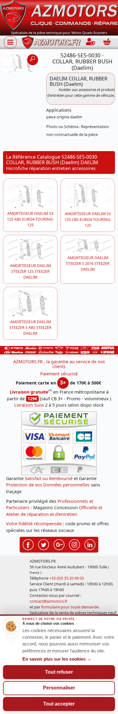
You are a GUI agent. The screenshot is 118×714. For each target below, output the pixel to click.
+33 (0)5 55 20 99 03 (66, 578)
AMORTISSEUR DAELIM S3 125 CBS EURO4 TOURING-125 (87, 219)
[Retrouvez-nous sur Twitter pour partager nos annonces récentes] (43, 544)
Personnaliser (59, 687)
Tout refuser (59, 672)
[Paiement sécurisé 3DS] (59, 443)
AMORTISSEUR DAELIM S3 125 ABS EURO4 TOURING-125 (30, 219)
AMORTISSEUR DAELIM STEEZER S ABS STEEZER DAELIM (30, 327)
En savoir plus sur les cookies (56, 659)
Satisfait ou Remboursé (49, 478)
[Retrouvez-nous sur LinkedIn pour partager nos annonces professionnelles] (89, 544)
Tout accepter (59, 703)
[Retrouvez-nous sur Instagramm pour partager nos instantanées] (74, 544)
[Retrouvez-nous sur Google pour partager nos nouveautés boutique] (59, 544)
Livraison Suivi (29, 405)
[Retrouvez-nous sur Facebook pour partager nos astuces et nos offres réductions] (28, 544)
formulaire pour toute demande (70, 607)
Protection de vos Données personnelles (48, 485)
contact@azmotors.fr (48, 601)
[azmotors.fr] (51, 42)
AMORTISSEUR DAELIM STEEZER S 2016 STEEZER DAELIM (88, 263)
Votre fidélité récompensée (34, 523)
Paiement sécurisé (59, 374)
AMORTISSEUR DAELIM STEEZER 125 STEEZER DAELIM (30, 271)
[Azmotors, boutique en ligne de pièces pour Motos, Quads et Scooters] (59, 15)
